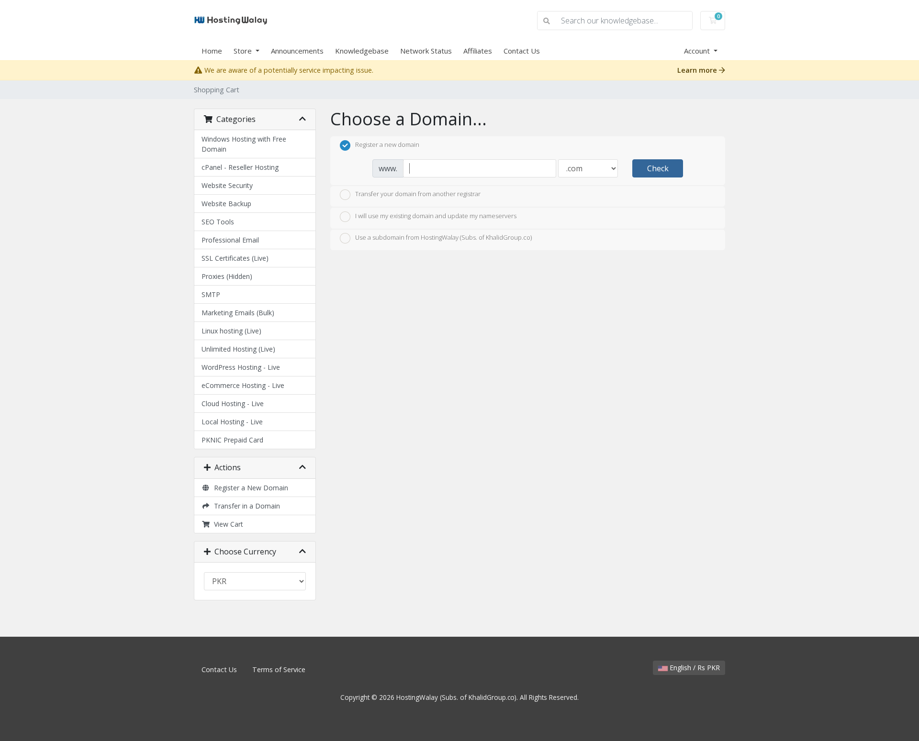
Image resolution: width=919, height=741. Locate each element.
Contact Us (522, 50)
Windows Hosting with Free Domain (244, 144)
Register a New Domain (249, 487)
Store (244, 50)
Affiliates (477, 50)
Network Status (426, 50)
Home (212, 50)
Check (658, 168)
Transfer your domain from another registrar (418, 194)
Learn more (698, 70)
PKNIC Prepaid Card (232, 439)
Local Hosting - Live (232, 421)
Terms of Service (278, 669)
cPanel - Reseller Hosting (240, 167)
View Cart (226, 524)
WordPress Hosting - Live (241, 367)
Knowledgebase (362, 50)
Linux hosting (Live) (231, 330)
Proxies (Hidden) (227, 276)
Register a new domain (387, 144)
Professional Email (230, 239)
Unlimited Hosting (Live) (238, 349)
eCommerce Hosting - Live (243, 385)
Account (698, 50)
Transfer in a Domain (245, 505)
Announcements (297, 50)
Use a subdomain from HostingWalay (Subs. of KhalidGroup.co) (443, 237)
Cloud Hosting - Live (233, 403)
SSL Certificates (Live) (235, 258)
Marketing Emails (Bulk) (238, 312)
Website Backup (226, 203)
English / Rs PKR (694, 667)
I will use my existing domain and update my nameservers (435, 215)
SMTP (211, 294)
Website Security (227, 185)
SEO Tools (218, 221)
